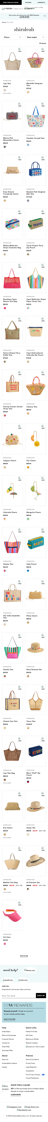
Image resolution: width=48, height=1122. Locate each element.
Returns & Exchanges (9, 1035)
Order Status (6, 1031)
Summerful (41, 2)
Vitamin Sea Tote (10, 721)
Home (4, 22)
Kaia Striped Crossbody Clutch (10, 193)
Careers (4, 1067)
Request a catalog (32, 1043)
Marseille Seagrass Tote (34, 84)
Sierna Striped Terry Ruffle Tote (11, 354)
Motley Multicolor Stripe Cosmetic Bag (12, 247)
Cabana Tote (31, 407)
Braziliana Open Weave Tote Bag (10, 300)
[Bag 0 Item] (38, 8)
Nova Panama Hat (34, 669)
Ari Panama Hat (33, 882)
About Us (5, 1059)
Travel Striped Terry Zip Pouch (34, 247)
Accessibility (30, 1071)
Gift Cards (29, 1035)
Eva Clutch (7, 828)
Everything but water (10, 2)
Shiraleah (10, 22)
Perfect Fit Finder (31, 1031)
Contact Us (5, 1043)
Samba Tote (8, 564)
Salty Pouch (31, 564)
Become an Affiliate (32, 1039)
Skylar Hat (30, 828)
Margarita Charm (33, 512)
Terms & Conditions (32, 1059)
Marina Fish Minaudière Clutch (11, 139)
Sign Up (41, 995)
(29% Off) (42, 831)
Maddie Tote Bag (10, 882)
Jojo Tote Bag (9, 773)
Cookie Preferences (32, 1078)
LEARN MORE (24, 17)
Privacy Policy (30, 1063)
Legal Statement (31, 1067)
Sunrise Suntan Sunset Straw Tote (13, 408)
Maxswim (28, 2)
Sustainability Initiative (9, 1063)
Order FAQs (6, 1047)
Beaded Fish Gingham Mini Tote (35, 193)
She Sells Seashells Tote (11, 617)
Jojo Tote (7, 83)
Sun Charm (31, 461)
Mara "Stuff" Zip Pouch (33, 774)
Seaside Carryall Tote (35, 138)
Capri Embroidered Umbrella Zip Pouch (34, 354)
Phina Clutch (31, 616)
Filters (6, 37)
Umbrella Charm (10, 512)
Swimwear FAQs (7, 1050)
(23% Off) (19, 885)
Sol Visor (7, 937)
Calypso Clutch (9, 461)
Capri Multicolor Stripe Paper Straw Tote (36, 300)
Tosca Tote (30, 721)
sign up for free (9, 1019)
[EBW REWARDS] (24, 1006)
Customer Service (8, 1039)
